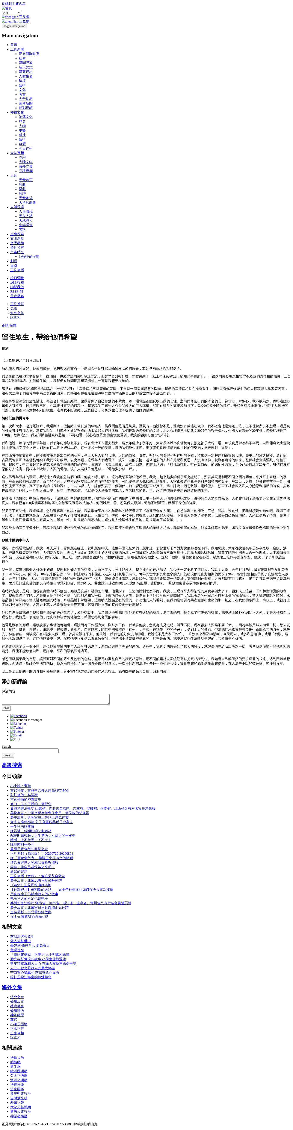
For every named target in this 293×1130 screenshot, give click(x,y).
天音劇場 (26, 198)
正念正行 (17, 1028)
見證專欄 (26, 171)
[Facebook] (18, 716)
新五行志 (26, 72)
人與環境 (17, 207)
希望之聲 (17, 1102)
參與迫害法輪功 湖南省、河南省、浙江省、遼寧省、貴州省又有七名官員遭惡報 (70, 903)
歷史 (22, 121)
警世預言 (17, 247)
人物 (22, 126)
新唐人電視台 (20, 1111)
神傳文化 (17, 112)
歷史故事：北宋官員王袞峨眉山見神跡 (39, 907)
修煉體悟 (17, 1010)
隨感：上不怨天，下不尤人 (30, 840)
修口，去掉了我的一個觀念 (30, 804)
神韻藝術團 (18, 1116)
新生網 (15, 1066)
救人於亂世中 (20, 941)
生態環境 (26, 225)
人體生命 (26, 76)
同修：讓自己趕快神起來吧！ (32, 867)
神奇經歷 (17, 1015)
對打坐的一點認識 (24, 795)
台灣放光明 (18, 1098)
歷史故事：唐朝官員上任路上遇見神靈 (39, 817)
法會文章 (17, 997)
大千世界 (26, 99)
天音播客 (17, 296)
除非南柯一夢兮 (22, 844)
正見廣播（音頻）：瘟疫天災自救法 (37, 876)
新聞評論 (26, 63)
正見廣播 (17, 270)
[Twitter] (16, 727)
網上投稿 (17, 282)
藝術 (22, 85)
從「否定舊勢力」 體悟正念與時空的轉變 (41, 858)
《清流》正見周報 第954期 (30, 885)
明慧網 (15, 1062)
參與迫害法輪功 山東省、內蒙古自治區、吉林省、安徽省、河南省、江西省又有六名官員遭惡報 (82, 808)
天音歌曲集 (27, 202)
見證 (22, 157)
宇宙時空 (17, 252)
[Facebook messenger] (26, 720)
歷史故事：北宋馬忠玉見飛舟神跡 (36, 880)
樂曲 (22, 189)
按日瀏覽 (17, 278)
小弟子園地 (18, 1024)
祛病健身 (17, 1006)
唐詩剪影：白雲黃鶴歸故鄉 (30, 912)
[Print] (15, 739)
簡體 (12, 325)
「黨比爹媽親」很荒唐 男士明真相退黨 (39, 954)
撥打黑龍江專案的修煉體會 (30, 977)
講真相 (15, 317)
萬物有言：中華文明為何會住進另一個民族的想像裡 (49, 813)
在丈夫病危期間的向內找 (29, 916)
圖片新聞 (26, 103)
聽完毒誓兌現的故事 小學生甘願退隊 (38, 959)
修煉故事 (17, 1001)
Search (6, 746)
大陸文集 (26, 162)
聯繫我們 (17, 287)
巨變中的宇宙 (29, 256)
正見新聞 (17, 49)
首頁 (13, 45)
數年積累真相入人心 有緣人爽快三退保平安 (43, 963)
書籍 (13, 265)
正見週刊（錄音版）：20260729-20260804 (41, 853)
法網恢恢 (17, 1084)
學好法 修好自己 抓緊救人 (30, 945)
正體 (5, 325)
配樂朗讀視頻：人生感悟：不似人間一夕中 (43, 835)
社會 (22, 58)
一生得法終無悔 (22, 826)
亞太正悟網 (18, 1075)
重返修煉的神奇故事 (25, 799)
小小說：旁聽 (20, 786)
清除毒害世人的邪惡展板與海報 (34, 862)
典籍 (22, 144)
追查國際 (17, 1089)
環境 (22, 81)
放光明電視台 (20, 1093)
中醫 (22, 130)
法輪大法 (17, 1057)
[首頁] (7, 8)
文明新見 (17, 238)
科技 (22, 135)
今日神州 (26, 148)
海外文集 (26, 166)
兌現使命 (17, 950)
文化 (22, 90)
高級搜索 (12, 765)
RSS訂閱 (16, 291)
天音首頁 (26, 180)
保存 (6, 708)
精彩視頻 (26, 108)
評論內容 (8, 691)
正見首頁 (17, 304)
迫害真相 (17, 1033)
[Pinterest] (17, 731)
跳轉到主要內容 (14, 4)
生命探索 (17, 234)
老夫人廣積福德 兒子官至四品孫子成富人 (41, 822)
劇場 (13, 261)
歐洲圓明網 (18, 1071)
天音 (13, 175)
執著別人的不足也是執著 (29, 898)
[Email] (16, 735)
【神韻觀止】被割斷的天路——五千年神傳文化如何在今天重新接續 (61, 889)
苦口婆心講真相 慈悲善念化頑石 (34, 972)
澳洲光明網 (18, 1080)
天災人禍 (26, 216)
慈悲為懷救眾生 (22, 936)
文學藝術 (17, 243)
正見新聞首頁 (29, 54)
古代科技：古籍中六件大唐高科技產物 (39, 790)
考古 (22, 94)
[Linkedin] (18, 724)
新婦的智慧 (18, 871)
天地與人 (26, 220)
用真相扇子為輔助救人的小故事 (34, 894)
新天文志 (26, 67)
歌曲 (22, 184)
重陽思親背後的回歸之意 (29, 849)
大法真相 (17, 153)
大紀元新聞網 (20, 1107)
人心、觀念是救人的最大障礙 (32, 968)
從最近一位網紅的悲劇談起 (30, 831)
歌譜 (22, 193)
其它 (22, 229)
